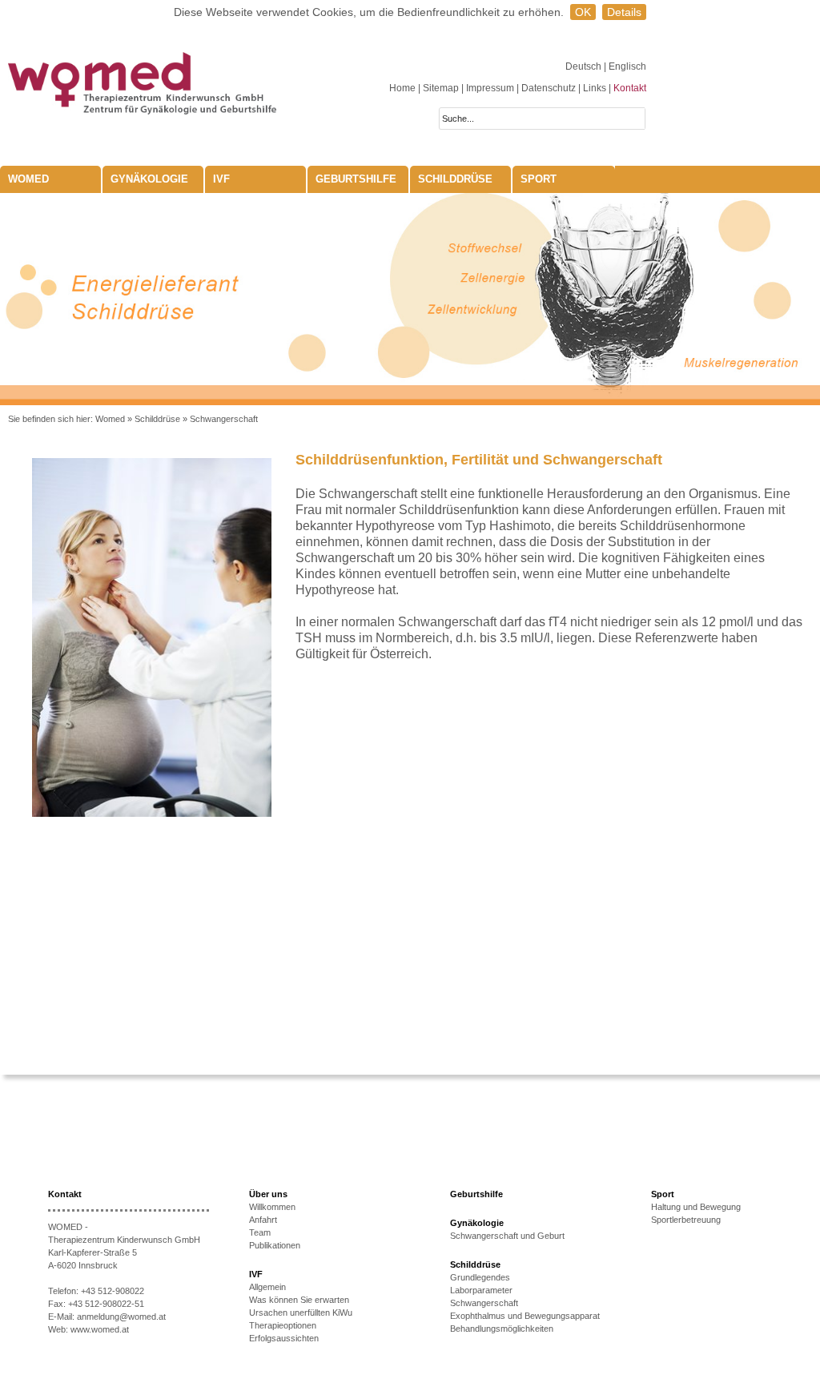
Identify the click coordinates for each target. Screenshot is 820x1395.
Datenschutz (548, 88)
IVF (221, 179)
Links (594, 88)
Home (402, 88)
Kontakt (629, 88)
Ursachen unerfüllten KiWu (300, 1312)
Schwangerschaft (224, 419)
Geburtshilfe (356, 179)
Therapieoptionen (282, 1325)
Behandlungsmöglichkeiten (501, 1328)
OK (583, 12)
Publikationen (274, 1245)
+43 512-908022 (112, 1291)
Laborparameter (481, 1290)
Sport (539, 179)
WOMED (28, 179)
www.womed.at (99, 1329)
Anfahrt (263, 1219)
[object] (410, 299)
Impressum (490, 88)
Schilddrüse (455, 179)
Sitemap (441, 88)
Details (624, 12)
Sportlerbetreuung (686, 1219)
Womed (110, 419)
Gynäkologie (149, 179)
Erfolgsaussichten (284, 1338)
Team (260, 1232)
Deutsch (584, 66)
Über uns (268, 1194)
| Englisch (625, 66)
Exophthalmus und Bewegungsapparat (525, 1316)
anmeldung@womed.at (121, 1316)
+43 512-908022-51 (106, 1304)
